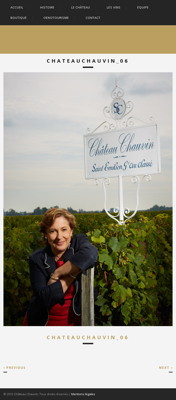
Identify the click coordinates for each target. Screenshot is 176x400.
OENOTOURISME (56, 18)
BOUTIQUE (19, 18)
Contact (93, 18)
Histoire (47, 7)
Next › (166, 367)
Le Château (80, 7)
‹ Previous (14, 367)
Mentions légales (83, 394)
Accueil (17, 7)
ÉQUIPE (143, 7)
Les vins (114, 7)
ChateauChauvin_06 (88, 337)
